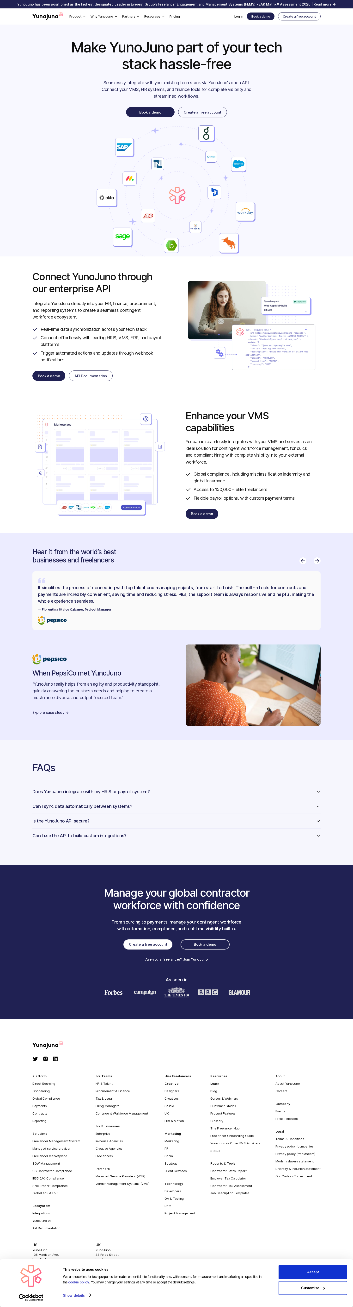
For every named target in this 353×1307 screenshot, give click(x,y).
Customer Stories (223, 1106)
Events (280, 1111)
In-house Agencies (109, 1141)
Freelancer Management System (56, 1141)
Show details (74, 1295)
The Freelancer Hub (224, 1128)
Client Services (175, 1171)
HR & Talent (104, 1083)
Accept (313, 1272)
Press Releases (286, 1119)
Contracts (39, 1113)
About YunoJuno (287, 1083)
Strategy (170, 1163)
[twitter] (35, 1059)
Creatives (171, 1098)
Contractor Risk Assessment (231, 1186)
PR (166, 1148)
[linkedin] (55, 1059)
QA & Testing (174, 1198)
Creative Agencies (109, 1148)
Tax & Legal (104, 1098)
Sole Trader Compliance (50, 1186)
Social (168, 1156)
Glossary (216, 1121)
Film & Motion (174, 1121)
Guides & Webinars (224, 1098)
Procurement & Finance (113, 1091)
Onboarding (40, 1091)
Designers (171, 1091)
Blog (213, 1091)
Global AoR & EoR (45, 1193)
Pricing (175, 16)
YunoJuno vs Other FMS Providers (235, 1143)
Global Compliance (46, 1098)
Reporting (39, 1121)
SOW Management (46, 1163)
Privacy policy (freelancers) (295, 1154)
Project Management (179, 1213)
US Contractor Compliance (52, 1171)
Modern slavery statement (294, 1161)
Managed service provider (51, 1148)
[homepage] (52, 1045)
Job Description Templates (229, 1193)
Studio (169, 1106)
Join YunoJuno (195, 959)
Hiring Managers (107, 1106)
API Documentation (46, 1228)
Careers (281, 1091)
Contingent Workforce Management (122, 1113)
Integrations (41, 1213)
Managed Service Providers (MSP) (120, 1176)
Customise (310, 1288)
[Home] (47, 16)
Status (215, 1151)
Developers (172, 1191)
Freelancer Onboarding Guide (232, 1136)
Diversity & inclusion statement (298, 1169)
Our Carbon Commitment (293, 1176)
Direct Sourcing (43, 1083)
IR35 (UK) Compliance (48, 1178)
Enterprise (103, 1133)
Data (167, 1206)
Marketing (171, 1141)
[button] (77, 16)
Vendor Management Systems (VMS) (122, 1184)
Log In (238, 16)
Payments (39, 1106)
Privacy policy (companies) (294, 1146)
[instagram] (46, 1059)
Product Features (223, 1113)
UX (166, 1113)
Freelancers (104, 1156)
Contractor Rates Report (228, 1171)
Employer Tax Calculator (228, 1178)
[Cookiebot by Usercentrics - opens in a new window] (31, 1297)
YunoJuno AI (41, 1221)
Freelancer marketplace (49, 1156)
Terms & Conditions (289, 1139)
